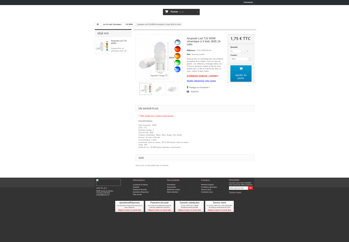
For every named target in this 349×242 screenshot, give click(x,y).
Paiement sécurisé (140, 190)
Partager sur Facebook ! (199, 87)
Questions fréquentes (141, 192)
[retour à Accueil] (97, 24)
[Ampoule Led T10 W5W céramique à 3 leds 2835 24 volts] (145, 89)
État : (189, 54)
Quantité (233, 47)
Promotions (171, 185)
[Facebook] (231, 196)
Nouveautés (171, 187)
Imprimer (195, 92)
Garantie (136, 187)
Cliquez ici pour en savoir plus (129, 210)
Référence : (191, 50)
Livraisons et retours (140, 185)
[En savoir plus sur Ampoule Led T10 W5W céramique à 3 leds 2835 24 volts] (101, 46)
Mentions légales (207, 185)
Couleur (234, 55)
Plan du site (137, 194)
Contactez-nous (207, 192)
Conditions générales (209, 187)
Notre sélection (172, 192)
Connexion (248, 2)
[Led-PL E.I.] (120, 12)
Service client (206, 190)
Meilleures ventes (173, 190)
